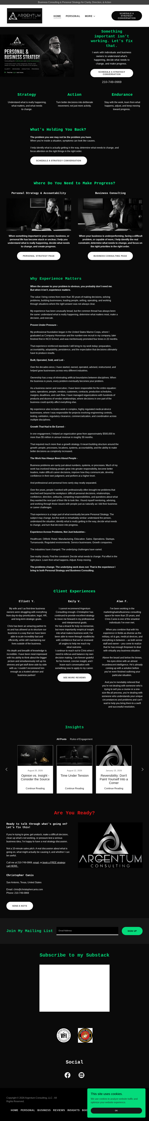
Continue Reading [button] (35, 788)
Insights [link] (73, 1110)
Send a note (19, 906)
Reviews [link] (59, 1110)
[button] (90, 16)
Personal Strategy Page (38, 256)
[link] (24, 15)
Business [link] (44, 1110)
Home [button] (14, 1110)
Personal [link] (73, 16)
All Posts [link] (61, 739)
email (36, 862)
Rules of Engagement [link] (81, 739)
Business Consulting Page (110, 256)
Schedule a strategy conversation (127, 15)
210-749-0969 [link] (111, 82)
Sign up (132, 931)
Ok (116, 1110)
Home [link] (57, 16)
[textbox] (87, 931)
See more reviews (74, 677)
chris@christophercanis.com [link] (28, 889)
